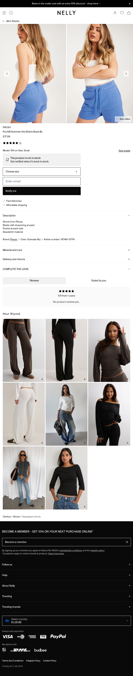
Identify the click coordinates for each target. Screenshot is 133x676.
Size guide (124, 151)
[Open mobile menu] (4, 13)
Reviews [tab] (34, 280)
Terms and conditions (12, 660)
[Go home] (66, 13)
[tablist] (66, 280)
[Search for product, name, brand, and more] (11, 12)
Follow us (7, 564)
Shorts (12, 21)
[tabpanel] (66, 297)
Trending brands (11, 606)
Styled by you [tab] (98, 280)
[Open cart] (129, 13)
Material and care (12, 250)
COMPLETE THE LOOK (15, 269)
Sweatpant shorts (31, 516)
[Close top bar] (129, 3)
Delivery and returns (14, 259)
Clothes (7, 516)
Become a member (15, 542)
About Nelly (8, 585)
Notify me (11, 191)
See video (125, 118)
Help (4, 575)
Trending (7, 596)
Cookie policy (49, 660)
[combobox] (42, 171)
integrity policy (97, 550)
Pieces (7, 127)
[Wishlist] (122, 13)
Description (9, 215)
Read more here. (56, 553)
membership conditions (70, 550)
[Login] (115, 13)
